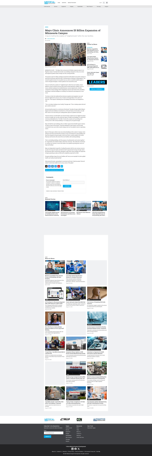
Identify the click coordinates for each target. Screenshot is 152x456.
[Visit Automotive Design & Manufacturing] (99, 419)
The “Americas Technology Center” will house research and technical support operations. (75, 304)
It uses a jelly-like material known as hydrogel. (53, 405)
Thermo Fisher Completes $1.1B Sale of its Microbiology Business (75, 402)
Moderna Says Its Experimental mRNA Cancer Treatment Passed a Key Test (75, 377)
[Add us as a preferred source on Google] (62, 166)
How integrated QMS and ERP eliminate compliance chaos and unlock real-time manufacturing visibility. (53, 307)
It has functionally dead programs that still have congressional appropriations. (54, 332)
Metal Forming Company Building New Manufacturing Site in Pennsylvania (96, 377)
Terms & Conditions (79, 451)
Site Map (98, 451)
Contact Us (59, 451)
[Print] (46, 166)
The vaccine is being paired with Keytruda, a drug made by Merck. (75, 381)
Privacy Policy (71, 451)
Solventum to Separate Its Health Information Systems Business (95, 352)
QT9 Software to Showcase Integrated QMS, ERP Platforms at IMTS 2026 (93, 66)
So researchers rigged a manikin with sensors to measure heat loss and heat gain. (97, 306)
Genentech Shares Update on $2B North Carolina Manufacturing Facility (75, 352)
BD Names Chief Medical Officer (83, 213)
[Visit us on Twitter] (79, 449)
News (46, 27)
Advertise (65, 451)
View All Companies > (97, 89)
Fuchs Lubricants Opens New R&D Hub (93, 73)
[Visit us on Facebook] (75, 449)
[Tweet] (55, 166)
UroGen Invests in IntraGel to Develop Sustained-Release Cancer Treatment (96, 327)
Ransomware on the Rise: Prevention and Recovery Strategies (68, 214)
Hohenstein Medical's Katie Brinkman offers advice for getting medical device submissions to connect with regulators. (54, 282)
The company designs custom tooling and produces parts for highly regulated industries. (96, 381)
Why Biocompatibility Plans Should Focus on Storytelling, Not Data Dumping (93, 50)
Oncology (90, 324)
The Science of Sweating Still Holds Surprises (96, 302)
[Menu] (107, 2)
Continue (67, 186)
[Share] (49, 166)
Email (45, 430)
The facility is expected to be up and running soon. (96, 405)
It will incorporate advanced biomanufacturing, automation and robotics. (76, 356)
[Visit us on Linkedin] (72, 449)
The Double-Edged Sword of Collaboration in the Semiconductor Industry (52, 214)
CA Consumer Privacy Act (90, 451)
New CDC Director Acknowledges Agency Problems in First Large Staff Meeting (54, 328)
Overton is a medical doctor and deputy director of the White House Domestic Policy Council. (54, 356)
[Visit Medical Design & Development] (49, 419)
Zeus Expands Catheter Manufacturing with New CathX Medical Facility (97, 402)
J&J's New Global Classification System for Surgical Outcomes (93, 58)
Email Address (66, 180)
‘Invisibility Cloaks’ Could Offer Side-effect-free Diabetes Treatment (54, 402)
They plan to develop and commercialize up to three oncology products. (97, 331)
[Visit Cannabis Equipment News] (79, 419)
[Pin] (58, 166)
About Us (54, 451)
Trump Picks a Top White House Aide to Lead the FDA (55, 352)
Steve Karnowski (51, 38)
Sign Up (48, 436)
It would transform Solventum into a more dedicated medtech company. (96, 356)
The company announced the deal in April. (75, 405)
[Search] (104, 2)
